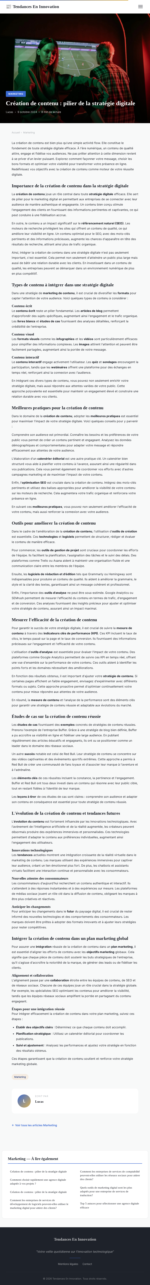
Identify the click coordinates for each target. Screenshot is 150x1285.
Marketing (15, 93)
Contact (87, 1263)
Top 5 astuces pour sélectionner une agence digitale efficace (109, 1205)
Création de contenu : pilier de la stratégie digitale (38, 1171)
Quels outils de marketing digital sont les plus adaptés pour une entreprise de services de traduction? (106, 1191)
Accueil (16, 132)
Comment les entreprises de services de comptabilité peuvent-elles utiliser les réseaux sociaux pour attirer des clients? (110, 1175)
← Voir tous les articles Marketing (34, 1125)
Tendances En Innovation (32, 6)
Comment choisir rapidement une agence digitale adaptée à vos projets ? (38, 1181)
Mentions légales (68, 1263)
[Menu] (140, 7)
